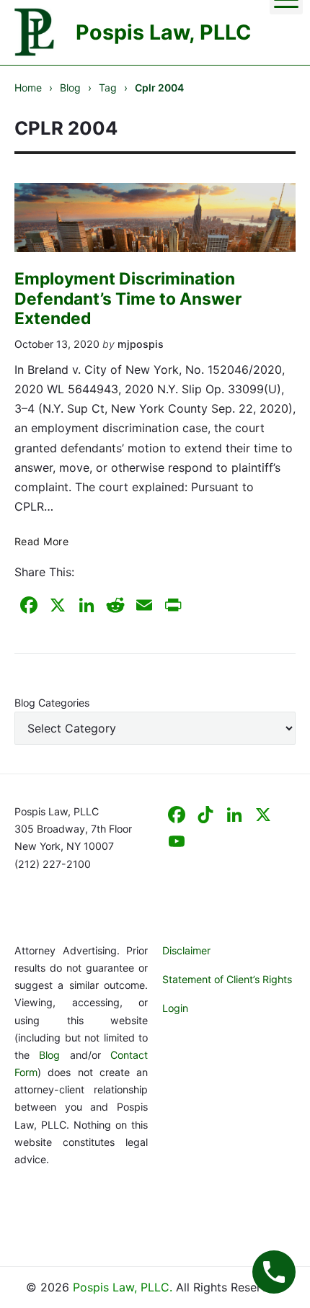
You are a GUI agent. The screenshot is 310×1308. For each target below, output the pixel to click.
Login (175, 1008)
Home (28, 87)
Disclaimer (186, 950)
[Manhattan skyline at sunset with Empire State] (155, 217)
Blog (70, 87)
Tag (108, 87)
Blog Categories (51, 702)
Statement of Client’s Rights (227, 979)
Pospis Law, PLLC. (124, 1287)
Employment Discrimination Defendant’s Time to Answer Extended (128, 298)
